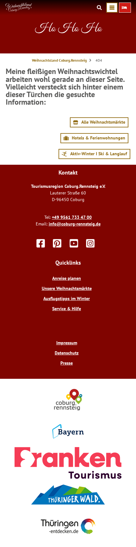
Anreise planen (66, 278)
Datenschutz (66, 353)
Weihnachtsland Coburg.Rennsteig (59, 60)
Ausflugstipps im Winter (66, 298)
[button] (125, 8)
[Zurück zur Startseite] (19, 10)
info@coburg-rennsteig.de (75, 224)
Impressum (66, 343)
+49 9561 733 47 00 (72, 217)
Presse (66, 363)
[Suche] (99, 8)
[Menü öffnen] (112, 8)
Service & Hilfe (66, 308)
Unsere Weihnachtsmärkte (67, 288)
